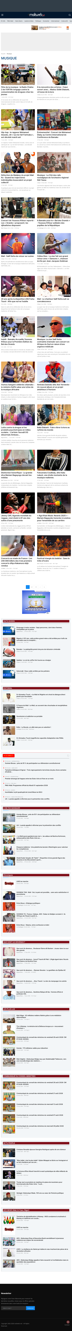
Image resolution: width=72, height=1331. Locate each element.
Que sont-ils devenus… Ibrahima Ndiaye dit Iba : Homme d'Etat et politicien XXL (39, 993)
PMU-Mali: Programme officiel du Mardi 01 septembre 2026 (26, 785)
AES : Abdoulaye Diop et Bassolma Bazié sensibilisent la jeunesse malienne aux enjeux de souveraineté (40, 1239)
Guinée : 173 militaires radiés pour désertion (32, 1048)
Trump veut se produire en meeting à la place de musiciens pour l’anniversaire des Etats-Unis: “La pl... (39, 1183)
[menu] (2, 15)
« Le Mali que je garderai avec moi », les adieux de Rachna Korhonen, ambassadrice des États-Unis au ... (41, 837)
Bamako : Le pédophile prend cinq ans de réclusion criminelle (38, 649)
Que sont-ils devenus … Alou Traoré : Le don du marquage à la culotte (41, 981)
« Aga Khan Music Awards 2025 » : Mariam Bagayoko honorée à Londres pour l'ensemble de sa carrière (53, 518)
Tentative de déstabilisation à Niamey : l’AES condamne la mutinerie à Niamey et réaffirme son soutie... (41, 1217)
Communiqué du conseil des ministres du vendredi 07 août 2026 (39, 1115)
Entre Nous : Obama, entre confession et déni (32, 925)
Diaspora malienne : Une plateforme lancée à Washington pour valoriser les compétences (42, 848)
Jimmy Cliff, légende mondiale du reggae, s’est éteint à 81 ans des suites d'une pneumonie (16, 518)
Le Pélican (18, 729)
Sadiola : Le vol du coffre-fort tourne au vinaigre (33, 660)
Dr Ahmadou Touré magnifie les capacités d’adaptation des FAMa (39, 738)
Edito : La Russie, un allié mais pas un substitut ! (33, 727)
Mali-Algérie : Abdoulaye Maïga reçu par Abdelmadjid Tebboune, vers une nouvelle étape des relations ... (41, 1060)
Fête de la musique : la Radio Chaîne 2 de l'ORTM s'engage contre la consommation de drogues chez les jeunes (17, 91)
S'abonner (30, 1308)
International (55, 21)
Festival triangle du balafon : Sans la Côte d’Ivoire (53, 559)
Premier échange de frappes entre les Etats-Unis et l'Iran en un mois (29, 779)
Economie (46, 21)
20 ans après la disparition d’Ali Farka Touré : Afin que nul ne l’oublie (17, 300)
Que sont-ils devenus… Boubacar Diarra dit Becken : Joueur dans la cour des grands (42, 949)
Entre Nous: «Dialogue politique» (28, 903)
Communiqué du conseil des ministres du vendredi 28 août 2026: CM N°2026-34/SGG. (41, 1038)
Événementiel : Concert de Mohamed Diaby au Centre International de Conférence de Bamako (54, 134)
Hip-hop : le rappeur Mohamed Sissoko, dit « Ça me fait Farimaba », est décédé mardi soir (17, 134)
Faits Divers (18, 21)
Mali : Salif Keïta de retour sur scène (17, 256)
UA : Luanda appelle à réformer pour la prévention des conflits (27, 799)
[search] (69, 15)
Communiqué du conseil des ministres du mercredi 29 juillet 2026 (40, 1126)
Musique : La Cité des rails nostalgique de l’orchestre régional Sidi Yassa (53, 177)
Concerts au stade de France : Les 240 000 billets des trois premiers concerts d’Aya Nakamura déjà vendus (16, 562)
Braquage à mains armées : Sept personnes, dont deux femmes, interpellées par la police (39, 628)
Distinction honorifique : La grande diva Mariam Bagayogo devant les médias (16, 475)
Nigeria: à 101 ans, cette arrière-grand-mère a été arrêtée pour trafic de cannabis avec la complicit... (41, 639)
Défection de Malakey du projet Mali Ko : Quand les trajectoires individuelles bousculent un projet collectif (17, 179)
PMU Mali (10, 21)
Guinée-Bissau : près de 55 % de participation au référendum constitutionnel (32, 763)
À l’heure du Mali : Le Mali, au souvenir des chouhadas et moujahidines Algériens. (41, 706)
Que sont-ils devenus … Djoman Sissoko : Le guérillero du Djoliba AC (41, 970)
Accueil (3, 54)
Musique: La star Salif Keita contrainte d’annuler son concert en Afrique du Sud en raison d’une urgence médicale (53, 343)
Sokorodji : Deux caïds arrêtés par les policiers (33, 671)
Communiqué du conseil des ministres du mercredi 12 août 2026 (39, 1104)
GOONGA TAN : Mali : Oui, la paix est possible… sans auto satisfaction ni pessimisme (42, 893)
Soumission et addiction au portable (29, 716)
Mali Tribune (4, 228)
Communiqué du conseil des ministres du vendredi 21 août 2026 (39, 1093)
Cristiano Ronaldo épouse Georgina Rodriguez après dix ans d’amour (41, 1149)
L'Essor (39, 182)
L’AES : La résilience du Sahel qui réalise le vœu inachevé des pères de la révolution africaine (42, 1250)
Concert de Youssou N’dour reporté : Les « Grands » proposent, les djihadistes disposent (17, 222)
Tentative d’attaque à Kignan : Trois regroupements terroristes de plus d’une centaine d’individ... (35, 771)
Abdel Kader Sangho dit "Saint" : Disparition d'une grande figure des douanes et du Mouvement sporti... (40, 859)
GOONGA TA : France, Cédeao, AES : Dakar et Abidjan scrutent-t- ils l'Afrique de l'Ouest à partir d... (40, 915)
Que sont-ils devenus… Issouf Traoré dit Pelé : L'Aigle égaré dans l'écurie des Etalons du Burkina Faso (42, 960)
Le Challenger (40, 228)
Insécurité (64, 21)
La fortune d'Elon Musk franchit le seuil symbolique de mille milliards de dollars (42, 1172)
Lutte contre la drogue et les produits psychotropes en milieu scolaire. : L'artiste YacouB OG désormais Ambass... (16, 431)
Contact (67, 1325)
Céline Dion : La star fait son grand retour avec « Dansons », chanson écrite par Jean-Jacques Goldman (52, 258)
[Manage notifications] (68, 1321)
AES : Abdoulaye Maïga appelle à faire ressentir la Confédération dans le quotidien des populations (42, 1261)
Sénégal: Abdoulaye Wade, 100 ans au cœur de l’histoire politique (40, 1193)
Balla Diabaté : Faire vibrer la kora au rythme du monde (53, 428)
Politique (38, 21)
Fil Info (3, 21)
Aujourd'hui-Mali (5, 437)
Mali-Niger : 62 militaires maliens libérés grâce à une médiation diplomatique (38, 1016)
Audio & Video (29, 21)
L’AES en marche (22, 881)
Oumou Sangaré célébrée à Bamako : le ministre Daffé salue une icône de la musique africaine (17, 387)
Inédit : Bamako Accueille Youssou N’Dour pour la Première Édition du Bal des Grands (16, 341)
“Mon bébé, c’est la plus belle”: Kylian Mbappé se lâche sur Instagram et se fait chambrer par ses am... (42, 1161)
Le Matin (39, 392)
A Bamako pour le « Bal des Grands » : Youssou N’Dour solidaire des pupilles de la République (53, 222)
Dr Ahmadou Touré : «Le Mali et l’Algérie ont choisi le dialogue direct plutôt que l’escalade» (40, 695)
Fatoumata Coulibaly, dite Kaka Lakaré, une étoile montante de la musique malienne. (52, 475)
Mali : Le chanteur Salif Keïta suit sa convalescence (53, 300)
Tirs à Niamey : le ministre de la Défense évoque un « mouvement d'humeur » (39, 1027)
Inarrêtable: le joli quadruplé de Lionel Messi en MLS (23, 792)
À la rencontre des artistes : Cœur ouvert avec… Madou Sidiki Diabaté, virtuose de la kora (53, 89)
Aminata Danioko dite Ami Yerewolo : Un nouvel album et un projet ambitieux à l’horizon (53, 387)
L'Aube (38, 94)
